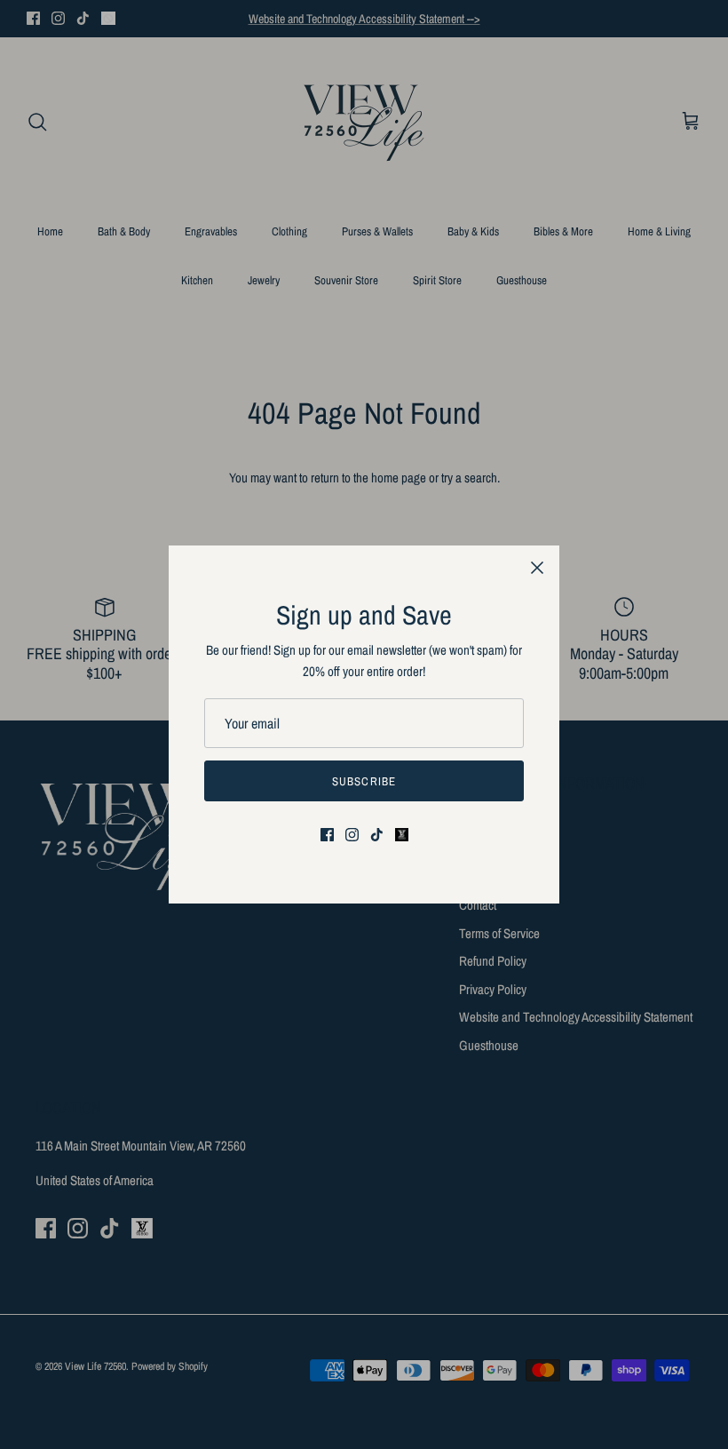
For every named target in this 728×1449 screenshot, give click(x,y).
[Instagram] (352, 834)
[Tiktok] (377, 834)
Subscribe (363, 781)
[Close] (537, 567)
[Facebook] (327, 834)
